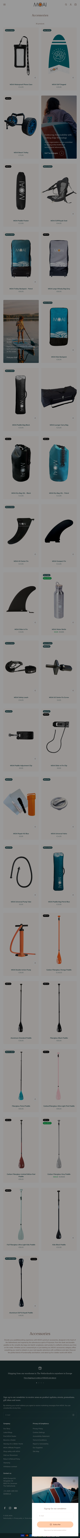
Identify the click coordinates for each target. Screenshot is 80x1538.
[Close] (74, 1481)
